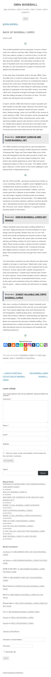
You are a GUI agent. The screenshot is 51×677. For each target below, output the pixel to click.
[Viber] (45, 345)
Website (6, 444)
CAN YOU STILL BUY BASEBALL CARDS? (18, 526)
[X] (9, 345)
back (44, 355)
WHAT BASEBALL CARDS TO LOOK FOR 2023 (19, 536)
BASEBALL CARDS (27, 355)
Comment (7, 399)
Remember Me (10, 652)
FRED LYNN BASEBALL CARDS (22, 617)
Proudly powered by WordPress (13, 673)
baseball (6, 358)
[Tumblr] (33, 345)
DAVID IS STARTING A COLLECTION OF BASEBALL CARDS (14, 376)
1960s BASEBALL (25, 4)
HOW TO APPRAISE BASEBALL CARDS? (18, 510)
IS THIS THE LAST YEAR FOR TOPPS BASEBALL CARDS (24, 531)
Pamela (5, 617)
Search (5, 469)
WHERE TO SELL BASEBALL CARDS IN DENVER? (21, 505)
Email (5, 435)
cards (11, 358)
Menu (25, 18)
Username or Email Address (12, 640)
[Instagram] (29, 345)
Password (6, 646)
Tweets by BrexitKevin (11, 631)
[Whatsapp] (21, 345)
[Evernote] (41, 345)
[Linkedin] (17, 345)
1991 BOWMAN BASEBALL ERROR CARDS (23, 612)
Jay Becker (7, 552)
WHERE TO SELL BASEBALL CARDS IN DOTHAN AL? (22, 516)
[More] (25, 349)
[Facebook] (5, 345)
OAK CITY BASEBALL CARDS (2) (15, 492)
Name (5, 425)
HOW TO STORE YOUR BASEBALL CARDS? (19, 521)
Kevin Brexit (30, 358)
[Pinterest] (25, 345)
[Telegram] (37, 345)
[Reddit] (13, 345)
